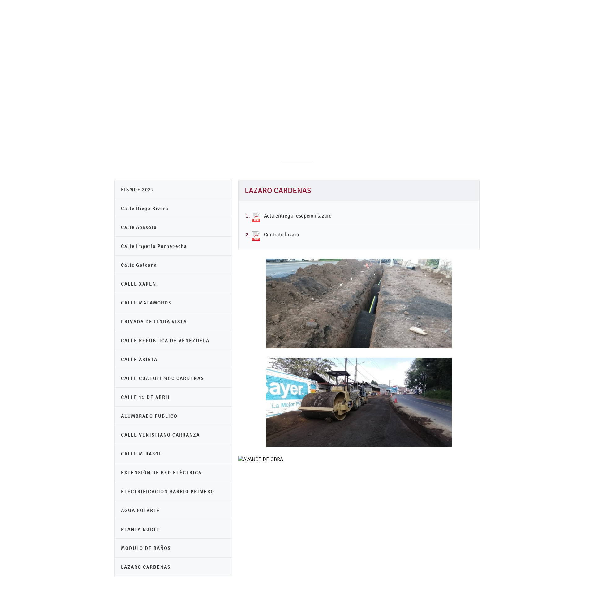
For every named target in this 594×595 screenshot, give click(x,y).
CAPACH (462, 99)
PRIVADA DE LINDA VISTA (154, 322)
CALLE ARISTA (139, 359)
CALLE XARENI (139, 284)
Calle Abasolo (139, 227)
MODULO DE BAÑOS (146, 548)
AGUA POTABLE (140, 510)
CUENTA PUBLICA (369, 99)
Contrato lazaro (281, 234)
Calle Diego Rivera (145, 208)
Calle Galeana (139, 265)
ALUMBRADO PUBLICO (149, 416)
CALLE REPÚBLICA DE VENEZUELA (165, 340)
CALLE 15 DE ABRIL (146, 397)
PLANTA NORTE (140, 529)
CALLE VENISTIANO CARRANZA (160, 435)
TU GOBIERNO (295, 99)
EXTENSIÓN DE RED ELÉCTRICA (161, 473)
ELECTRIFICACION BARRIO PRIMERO (167, 491)
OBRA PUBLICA (420, 99)
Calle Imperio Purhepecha (154, 246)
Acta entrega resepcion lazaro (298, 216)
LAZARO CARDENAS (145, 567)
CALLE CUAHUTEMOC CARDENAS (162, 378)
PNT (330, 99)
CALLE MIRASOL (141, 454)
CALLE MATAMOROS (146, 303)
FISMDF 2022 (137, 189)
